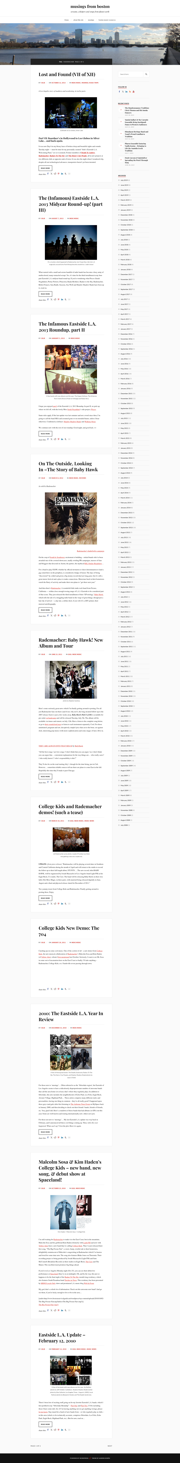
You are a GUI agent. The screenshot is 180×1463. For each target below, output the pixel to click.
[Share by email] (69, 173)
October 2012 (126, 582)
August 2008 (125, 820)
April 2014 (124, 493)
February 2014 (126, 503)
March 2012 (125, 617)
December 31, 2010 (59, 1028)
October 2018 (126, 225)
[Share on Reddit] (55, 173)
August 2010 (125, 711)
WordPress (84, 1458)
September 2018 (126, 230)
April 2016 (124, 374)
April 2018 (124, 255)
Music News (89, 821)
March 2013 (125, 557)
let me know (43, 1412)
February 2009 (126, 800)
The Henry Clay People (77, 155)
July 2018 (124, 240)
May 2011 (124, 666)
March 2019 (125, 200)
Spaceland (54, 1274)
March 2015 (125, 438)
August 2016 (125, 354)
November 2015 (126, 398)
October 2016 (126, 344)
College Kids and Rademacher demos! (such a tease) (70, 809)
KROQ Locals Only (48, 1283)
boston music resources (107, 20)
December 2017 (126, 274)
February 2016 (126, 384)
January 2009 (125, 805)
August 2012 (125, 592)
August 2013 (125, 532)
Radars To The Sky (57, 155)
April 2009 (124, 790)
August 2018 (125, 235)
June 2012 (124, 602)
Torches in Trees (71, 1280)
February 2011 (126, 681)
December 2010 (126, 691)
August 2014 (125, 473)
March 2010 (125, 736)
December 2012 (126, 572)
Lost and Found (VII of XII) (67, 74)
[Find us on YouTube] (133, 91)
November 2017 (126, 279)
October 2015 (126, 403)
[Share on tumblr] (65, 173)
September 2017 (126, 289)
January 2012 (125, 627)
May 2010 (124, 726)
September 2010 (126, 706)
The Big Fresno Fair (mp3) (49, 1304)
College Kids (77, 1245)
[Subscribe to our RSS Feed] (130, 91)
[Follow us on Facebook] (119, 91)
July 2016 (124, 359)
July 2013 (124, 537)
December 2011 (126, 632)
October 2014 (126, 463)
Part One (74, 1405)
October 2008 (126, 815)
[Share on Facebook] (48, 173)
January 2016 (125, 388)
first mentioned (63, 957)
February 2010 (126, 741)
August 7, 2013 (58, 218)
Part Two (84, 1405)
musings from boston (90, 6)
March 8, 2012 (57, 478)
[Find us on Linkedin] (126, 91)
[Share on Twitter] (51, 173)
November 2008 (126, 810)
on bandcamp (51, 718)
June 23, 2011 (57, 654)
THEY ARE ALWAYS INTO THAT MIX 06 (55, 746)
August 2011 (125, 651)
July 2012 (124, 597)
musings (91, 20)
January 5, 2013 (58, 338)
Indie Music (76, 83)
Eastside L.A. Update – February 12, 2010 (62, 1337)
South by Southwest (57, 557)
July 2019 (124, 180)
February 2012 (126, 622)
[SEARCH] (146, 74)
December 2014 (126, 453)
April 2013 (124, 552)
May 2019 (124, 190)
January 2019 (125, 210)
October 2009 (126, 761)
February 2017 (126, 324)
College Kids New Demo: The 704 (69, 931)
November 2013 (126, 517)
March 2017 (125, 319)
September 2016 (126, 349)
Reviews (82, 478)
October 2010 (126, 701)
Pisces (93, 409)
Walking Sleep (90, 421)
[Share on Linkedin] (62, 173)
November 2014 (126, 458)
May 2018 (124, 250)
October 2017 (126, 284)
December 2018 (126, 215)
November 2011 (126, 637)
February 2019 (126, 205)
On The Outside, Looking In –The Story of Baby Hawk (68, 466)
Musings (85, 83)
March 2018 (125, 260)
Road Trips (93, 83)
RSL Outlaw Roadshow (93, 563)
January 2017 (125, 329)
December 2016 (126, 334)
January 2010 (125, 746)
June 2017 (124, 304)
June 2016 (124, 364)
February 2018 (126, 264)
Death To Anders (88, 152)
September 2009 (126, 766)
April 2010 (124, 731)
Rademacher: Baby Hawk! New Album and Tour (71, 643)
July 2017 (124, 299)
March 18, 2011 (58, 821)
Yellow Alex (45, 957)
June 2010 (124, 721)
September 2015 (126, 408)
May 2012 (124, 607)
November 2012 (126, 577)
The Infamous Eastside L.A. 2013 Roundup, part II (67, 327)
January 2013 (125, 567)
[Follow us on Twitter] (123, 91)
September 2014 (126, 468)
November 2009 (126, 756)
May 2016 (124, 369)
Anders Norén (104, 1458)
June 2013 (124, 542)
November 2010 (126, 696)
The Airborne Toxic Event (80, 1104)
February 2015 (126, 443)
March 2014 (125, 498)
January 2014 (125, 508)
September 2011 (126, 646)
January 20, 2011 (59, 942)
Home (66, 20)
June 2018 (124, 245)
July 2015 (124, 418)
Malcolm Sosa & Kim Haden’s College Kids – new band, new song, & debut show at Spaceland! (70, 1171)
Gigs (69, 654)
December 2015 (126, 393)
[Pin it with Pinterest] (58, 173)
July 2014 (124, 478)
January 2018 (125, 269)
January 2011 (125, 686)
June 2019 (124, 185)
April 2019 (124, 195)
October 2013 (126, 522)
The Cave (89, 1261)
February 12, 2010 (59, 1349)
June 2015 (124, 423)
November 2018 (126, 220)
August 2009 (125, 770)
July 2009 (124, 775)
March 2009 (125, 795)
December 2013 (126, 513)
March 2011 (125, 676)
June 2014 (124, 483)
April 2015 (124, 433)
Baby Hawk (98, 594)
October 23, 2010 (59, 1188)
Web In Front (89, 1283)
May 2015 (124, 428)
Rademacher (44, 155)
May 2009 (124, 785)
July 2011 (124, 656)
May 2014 (124, 488)
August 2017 (125, 294)
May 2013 (124, 547)
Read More (45, 168)
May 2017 (124, 309)
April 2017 (124, 314)
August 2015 (125, 413)
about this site (78, 20)
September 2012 (126, 587)
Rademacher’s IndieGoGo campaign (90, 551)
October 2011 (126, 642)
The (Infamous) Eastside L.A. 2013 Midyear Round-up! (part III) (71, 204)
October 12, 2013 (59, 83)
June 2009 (124, 780)
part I (55, 406)
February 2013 (126, 562)
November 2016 (126, 339)
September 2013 (126, 527)
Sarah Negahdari (73, 409)
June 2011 (124, 661)
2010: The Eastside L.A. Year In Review (71, 1016)
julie (43, 83)
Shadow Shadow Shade (72, 421)
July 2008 (124, 825)
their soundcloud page (53, 724)
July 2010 (124, 716)
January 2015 (125, 448)
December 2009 (126, 751)
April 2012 (124, 612)
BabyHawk (79, 746)
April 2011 (124, 671)
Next (110, 1446)
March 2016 (125, 379)
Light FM (87, 1242)
